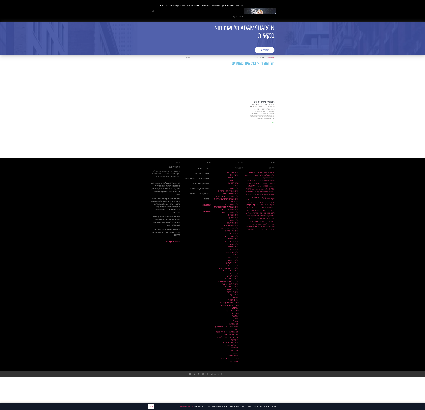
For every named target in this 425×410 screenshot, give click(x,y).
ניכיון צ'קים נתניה (265, 224)
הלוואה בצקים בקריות (256, 175)
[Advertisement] (181, 38)
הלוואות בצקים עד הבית (258, 192)
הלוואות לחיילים (233, 273)
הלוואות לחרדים (233, 276)
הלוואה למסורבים (216, 6)
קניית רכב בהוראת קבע (230, 358)
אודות (237, 6)
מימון (237, 318)
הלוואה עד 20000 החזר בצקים (265, 186)
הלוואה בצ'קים (269, 175)
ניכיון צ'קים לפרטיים (268, 218)
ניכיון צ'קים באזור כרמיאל (252, 202)
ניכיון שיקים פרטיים (262, 229)
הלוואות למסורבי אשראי (229, 284)
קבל (151, 406)
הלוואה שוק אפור (232, 252)
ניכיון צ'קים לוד (267, 216)
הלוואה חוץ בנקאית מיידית (193, 6)
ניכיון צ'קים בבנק (254, 205)
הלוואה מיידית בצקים (268, 180)
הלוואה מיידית (233, 247)
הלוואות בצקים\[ (232, 263)
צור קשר (235, 17)
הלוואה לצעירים (233, 244)
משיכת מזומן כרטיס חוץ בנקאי (227, 332)
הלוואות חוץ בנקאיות (231, 271)
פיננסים (236, 353)
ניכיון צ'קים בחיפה (260, 208)
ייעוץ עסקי (235, 297)
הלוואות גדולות (233, 265)
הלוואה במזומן (233, 215)
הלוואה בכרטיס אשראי (230, 209)
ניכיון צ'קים (165, 6)
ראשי (242, 6)
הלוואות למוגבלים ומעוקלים (228, 281)
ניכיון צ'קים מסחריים (231, 342)
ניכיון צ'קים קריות (255, 224)
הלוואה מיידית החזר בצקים (266, 183)
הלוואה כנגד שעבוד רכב (230, 228)
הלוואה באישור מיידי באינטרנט (227, 196)
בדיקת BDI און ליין (232, 178)
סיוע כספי (235, 350)
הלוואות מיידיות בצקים (261, 194)
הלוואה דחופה (233, 220)
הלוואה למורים (233, 239)
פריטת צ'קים (251, 229)
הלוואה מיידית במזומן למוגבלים (254, 178)
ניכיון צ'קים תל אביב (263, 226)
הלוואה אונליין (233, 188)
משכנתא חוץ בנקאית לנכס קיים (227, 337)
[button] (153, 11)
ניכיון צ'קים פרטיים (232, 345)
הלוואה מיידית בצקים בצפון (254, 180)
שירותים (241, 17)
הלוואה (236, 186)
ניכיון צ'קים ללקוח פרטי (255, 216)
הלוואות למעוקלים (232, 287)
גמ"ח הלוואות (254, 172)
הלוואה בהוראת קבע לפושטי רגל (226, 207)
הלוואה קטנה (234, 249)
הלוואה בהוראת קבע (231, 204)
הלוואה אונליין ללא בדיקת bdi (227, 191)
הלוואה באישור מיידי (231, 193)
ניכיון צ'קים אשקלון (264, 202)
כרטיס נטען (234, 313)
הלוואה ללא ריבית (232, 236)
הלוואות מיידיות (206, 6)
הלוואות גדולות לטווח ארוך (229, 268)
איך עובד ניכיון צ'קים (264, 172)
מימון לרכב (234, 321)
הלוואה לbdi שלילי (232, 231)
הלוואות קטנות (233, 294)
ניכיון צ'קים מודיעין (257, 218)
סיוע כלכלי (235, 348)
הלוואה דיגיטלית (233, 223)
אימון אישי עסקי (233, 172)
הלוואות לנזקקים (233, 289)
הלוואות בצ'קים (233, 257)
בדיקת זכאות (234, 180)
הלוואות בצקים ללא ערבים (260, 189)
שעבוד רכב (234, 361)
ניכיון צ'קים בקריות (259, 213)
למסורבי (235, 316)
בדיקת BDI (234, 175)
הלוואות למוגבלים (232, 279)
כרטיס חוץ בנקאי (232, 310)
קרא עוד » (272, 122)
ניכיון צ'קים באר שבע (267, 205)
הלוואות (236, 255)
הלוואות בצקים (233, 260)
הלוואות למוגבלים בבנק (228, 6)
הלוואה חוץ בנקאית (231, 225)
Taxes (272, 172)
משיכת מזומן (234, 324)
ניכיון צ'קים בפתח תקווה (259, 210)
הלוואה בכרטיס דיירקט (230, 212)
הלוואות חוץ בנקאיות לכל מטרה (177, 6)
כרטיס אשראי (233, 300)
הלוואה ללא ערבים (232, 233)
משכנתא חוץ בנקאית (231, 334)
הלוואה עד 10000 (252, 183)
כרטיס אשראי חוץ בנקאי (229, 302)
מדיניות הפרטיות (186, 406)
